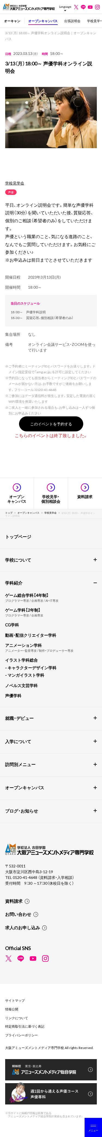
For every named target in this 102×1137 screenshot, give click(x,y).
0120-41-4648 (25, 877)
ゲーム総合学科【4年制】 (27, 595)
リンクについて (16, 1017)
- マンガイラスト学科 (24, 675)
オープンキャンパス (43, 20)
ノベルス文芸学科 (21, 685)
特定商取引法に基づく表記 (24, 1026)
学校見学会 (14, 183)
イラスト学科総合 (21, 660)
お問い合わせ (18, 914)
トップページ (18, 536)
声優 (11, 192)
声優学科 (13, 695)
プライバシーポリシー (21, 1035)
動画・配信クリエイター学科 (30, 635)
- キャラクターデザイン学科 (31, 668)
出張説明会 (72, 20)
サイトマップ (15, 1000)
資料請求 (14, 901)
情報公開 (11, 1009)
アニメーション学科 (23, 645)
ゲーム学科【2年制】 (23, 610)
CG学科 (12, 625)
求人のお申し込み (22, 927)
